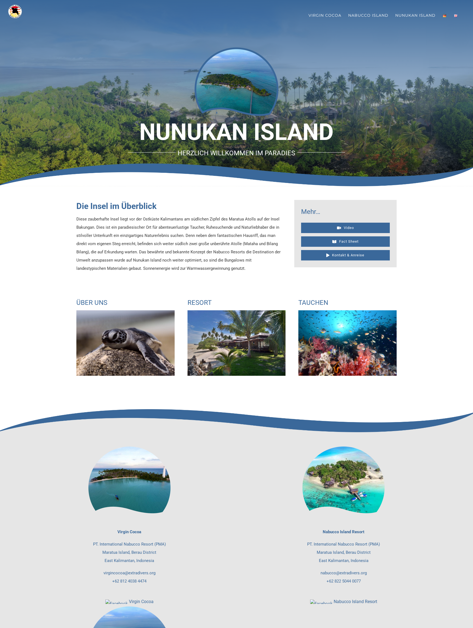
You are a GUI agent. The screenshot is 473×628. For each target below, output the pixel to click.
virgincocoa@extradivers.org (129, 572)
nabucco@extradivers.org (344, 572)
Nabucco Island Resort (355, 601)
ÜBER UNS (91, 302)
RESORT (200, 302)
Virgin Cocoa (141, 601)
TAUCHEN (313, 302)
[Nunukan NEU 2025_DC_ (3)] (347, 312)
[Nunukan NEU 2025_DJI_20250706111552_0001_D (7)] (237, 312)
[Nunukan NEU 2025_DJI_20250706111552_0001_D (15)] (125, 312)
